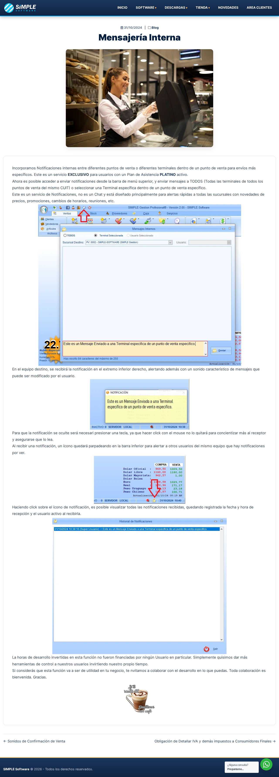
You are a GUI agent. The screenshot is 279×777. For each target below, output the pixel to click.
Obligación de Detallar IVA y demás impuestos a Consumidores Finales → (215, 741)
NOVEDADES (228, 8)
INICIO (122, 8)
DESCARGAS (175, 8)
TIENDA (202, 8)
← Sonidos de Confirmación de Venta (34, 741)
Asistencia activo (164, 174)
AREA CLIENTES (259, 8)
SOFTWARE (145, 8)
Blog (155, 27)
